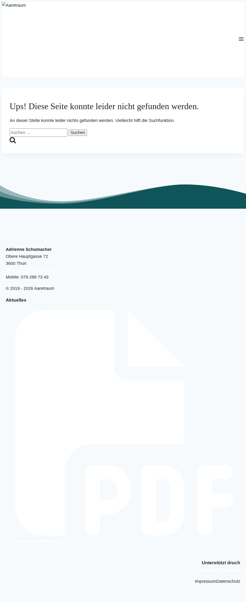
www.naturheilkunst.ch (218, 570)
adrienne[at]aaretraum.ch (30, 270)
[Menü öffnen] (241, 39)
